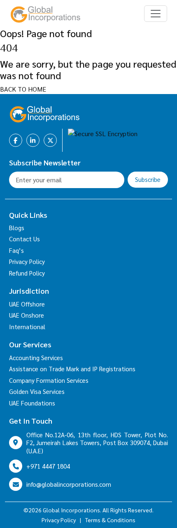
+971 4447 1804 (48, 466)
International (27, 326)
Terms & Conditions (110, 519)
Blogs (16, 227)
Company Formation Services (48, 380)
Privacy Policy (27, 261)
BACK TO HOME (23, 89)
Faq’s (16, 250)
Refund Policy (27, 273)
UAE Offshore (27, 304)
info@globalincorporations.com (68, 484)
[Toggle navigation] (155, 13)
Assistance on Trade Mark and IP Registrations (72, 368)
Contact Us (24, 239)
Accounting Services (36, 357)
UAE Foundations (32, 403)
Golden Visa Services (37, 391)
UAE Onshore (26, 315)
